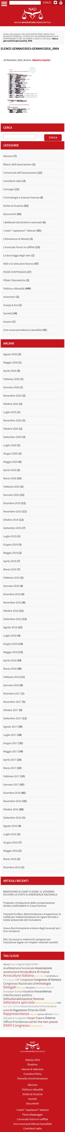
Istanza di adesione (32, 1069)
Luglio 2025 (9, 412)
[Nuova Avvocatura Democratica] (33, 25)
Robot (55, 1014)
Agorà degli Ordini (28, 964)
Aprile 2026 (9, 371)
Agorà (14, 964)
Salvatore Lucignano (15, 1018)
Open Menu (4, 4)
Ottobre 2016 (10, 809)
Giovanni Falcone (44, 987)
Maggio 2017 (10, 751)
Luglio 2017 (9, 735)
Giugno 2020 (10, 453)
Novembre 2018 (12, 602)
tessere (7, 321)
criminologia (42, 983)
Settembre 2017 (12, 718)
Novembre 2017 (12, 702)
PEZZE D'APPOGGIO (14, 272)
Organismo (20, 1010)
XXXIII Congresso (16, 1025)
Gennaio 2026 (11, 387)
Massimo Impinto (41, 60)
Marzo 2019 (9, 569)
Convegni (8, 189)
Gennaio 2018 (11, 685)
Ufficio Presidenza (15, 1022)
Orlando (33, 1010)
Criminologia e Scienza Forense (21, 197)
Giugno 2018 (10, 644)
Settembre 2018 (12, 619)
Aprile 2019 (9, 561)
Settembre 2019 (12, 528)
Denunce (21, 987)
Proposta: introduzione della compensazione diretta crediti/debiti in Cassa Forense (29, 904)
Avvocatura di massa (35, 972)
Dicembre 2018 (11, 594)
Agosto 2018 (10, 627)
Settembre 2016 (12, 817)
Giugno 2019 (10, 544)
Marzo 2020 (9, 478)
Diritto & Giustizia (13, 206)
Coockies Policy (33, 1074)
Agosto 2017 (10, 726)
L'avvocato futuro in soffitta (19, 247)
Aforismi (8, 156)
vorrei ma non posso (43, 1022)
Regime (33, 1014)
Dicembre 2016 (11, 793)
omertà (7, 1010)
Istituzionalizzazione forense (23, 999)
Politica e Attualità (13, 288)
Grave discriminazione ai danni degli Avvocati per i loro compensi (32, 929)
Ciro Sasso (9, 979)
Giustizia (28, 991)
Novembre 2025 (12, 395)
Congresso (26, 979)
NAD (59, 1002)
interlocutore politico (17, 995)
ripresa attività (44, 1014)
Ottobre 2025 (10, 404)
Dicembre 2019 (11, 503)
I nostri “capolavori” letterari (32, 1110)
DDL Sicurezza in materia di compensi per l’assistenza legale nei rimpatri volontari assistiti (30, 941)
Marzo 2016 (9, 859)
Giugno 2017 (10, 743)
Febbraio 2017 (11, 776)
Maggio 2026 (10, 362)
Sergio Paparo (36, 1018)
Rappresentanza (16, 1014)
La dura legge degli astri (17, 255)
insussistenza (42, 991)
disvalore (30, 987)
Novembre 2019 (12, 511)
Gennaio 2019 (11, 586)
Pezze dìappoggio (32, 1114)
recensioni (9, 297)
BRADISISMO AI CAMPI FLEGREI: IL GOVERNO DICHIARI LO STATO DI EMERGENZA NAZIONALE (30, 893)
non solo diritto (11, 1006)
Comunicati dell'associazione (20, 172)
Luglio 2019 (9, 536)
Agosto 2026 (10, 354)
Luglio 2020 (9, 445)
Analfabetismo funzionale (19, 968)
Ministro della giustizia (45, 1002)
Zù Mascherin (36, 1025)
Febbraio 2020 (11, 486)
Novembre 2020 (12, 420)
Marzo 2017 (9, 768)
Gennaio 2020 (11, 495)
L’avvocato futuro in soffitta (32, 1119)
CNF (17, 979)
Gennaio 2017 (11, 784)
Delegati (9, 987)
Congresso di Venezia (47, 979)
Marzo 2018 (9, 668)
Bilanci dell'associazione (17, 164)
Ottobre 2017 (10, 710)
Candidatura (51, 975)
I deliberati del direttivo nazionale (22, 222)
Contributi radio (12, 181)
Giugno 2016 (10, 842)
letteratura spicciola (19, 1002)
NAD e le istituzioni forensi (18, 264)
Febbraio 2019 (11, 577)
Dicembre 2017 (11, 693)
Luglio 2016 (9, 834)
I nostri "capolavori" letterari (19, 230)
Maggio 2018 (10, 652)
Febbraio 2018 (11, 677)
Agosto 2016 (10, 826)
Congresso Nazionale (17, 983)
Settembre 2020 (12, 437)
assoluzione (11, 972)
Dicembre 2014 (11, 867)
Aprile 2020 (9, 470)
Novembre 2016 (12, 801)
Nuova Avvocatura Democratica (38, 1006)
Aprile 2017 (9, 760)
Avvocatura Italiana (18, 975)
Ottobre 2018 (10, 611)
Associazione (43, 968)
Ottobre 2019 (10, 520)
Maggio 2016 (10, 851)
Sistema (50, 1018)
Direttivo (32, 1064)
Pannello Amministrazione (32, 1078)
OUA (42, 1010)
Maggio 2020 (10, 462)
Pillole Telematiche (14, 280)
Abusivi (7, 964)
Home (5, 34)
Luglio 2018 (9, 635)
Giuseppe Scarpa (13, 991)
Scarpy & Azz (10, 305)
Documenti (15, 34)
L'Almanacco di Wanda (16, 239)
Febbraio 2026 (11, 379)
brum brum (39, 975)
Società (7, 313)
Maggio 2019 (10, 553)
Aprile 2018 (9, 660)
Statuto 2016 (32, 1060)
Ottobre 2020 (10, 428)
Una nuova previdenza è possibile (22, 330)
